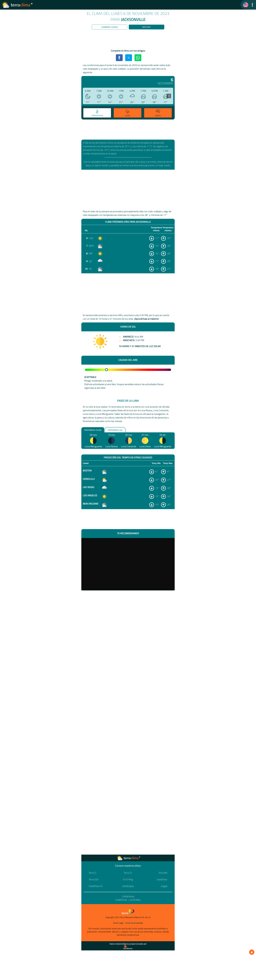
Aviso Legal (118, 922)
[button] (252, 5)
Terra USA (93, 879)
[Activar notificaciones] (251, 952)
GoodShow (162, 879)
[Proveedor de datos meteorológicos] (128, 947)
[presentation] (169, 96)
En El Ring (128, 879)
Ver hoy (146, 27)
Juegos (164, 886)
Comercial (121, 900)
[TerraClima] (245, 4)
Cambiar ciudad (109, 27)
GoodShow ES (96, 886)
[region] (128, 39)
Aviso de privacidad (134, 922)
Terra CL (93, 873)
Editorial (135, 900)
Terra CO (128, 873)
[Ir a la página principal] (17, 5)
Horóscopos (128, 886)
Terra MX (163, 873)
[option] (97, 113)
